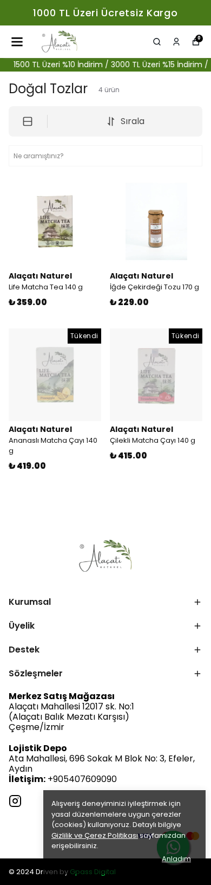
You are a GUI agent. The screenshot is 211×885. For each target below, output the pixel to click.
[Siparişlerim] (176, 41)
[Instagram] (15, 801)
